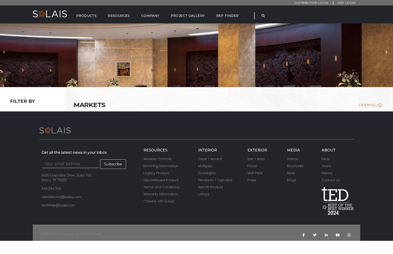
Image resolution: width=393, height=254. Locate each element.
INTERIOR (207, 150)
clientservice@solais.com (61, 197)
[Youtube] (337, 235)
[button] (5, 55)
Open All (368, 105)
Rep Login (347, 3)
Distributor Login (311, 3)
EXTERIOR (257, 150)
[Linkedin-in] (326, 235)
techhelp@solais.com (59, 205)
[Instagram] (348, 235)
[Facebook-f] (303, 235)
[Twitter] (314, 235)
